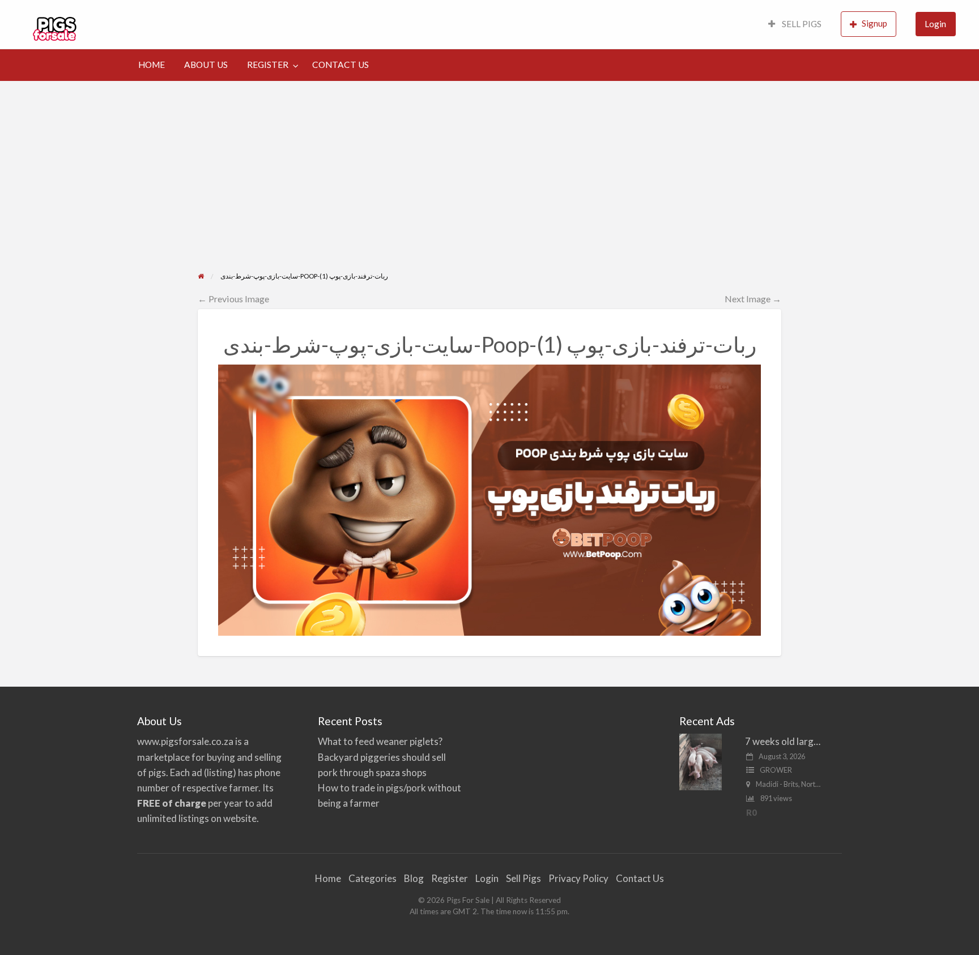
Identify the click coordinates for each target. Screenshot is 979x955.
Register (449, 878)
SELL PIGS (800, 24)
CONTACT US (340, 64)
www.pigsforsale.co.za (185, 741)
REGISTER (267, 64)
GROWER (776, 769)
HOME (151, 64)
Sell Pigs (523, 878)
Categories (372, 878)
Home (328, 878)
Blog (414, 878)
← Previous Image (233, 298)
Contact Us (640, 878)
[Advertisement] (490, 185)
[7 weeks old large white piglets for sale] (700, 761)
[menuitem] (795, 24)
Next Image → (753, 298)
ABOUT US (206, 64)
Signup (874, 23)
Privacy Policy (578, 878)
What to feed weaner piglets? (380, 741)
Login (935, 24)
